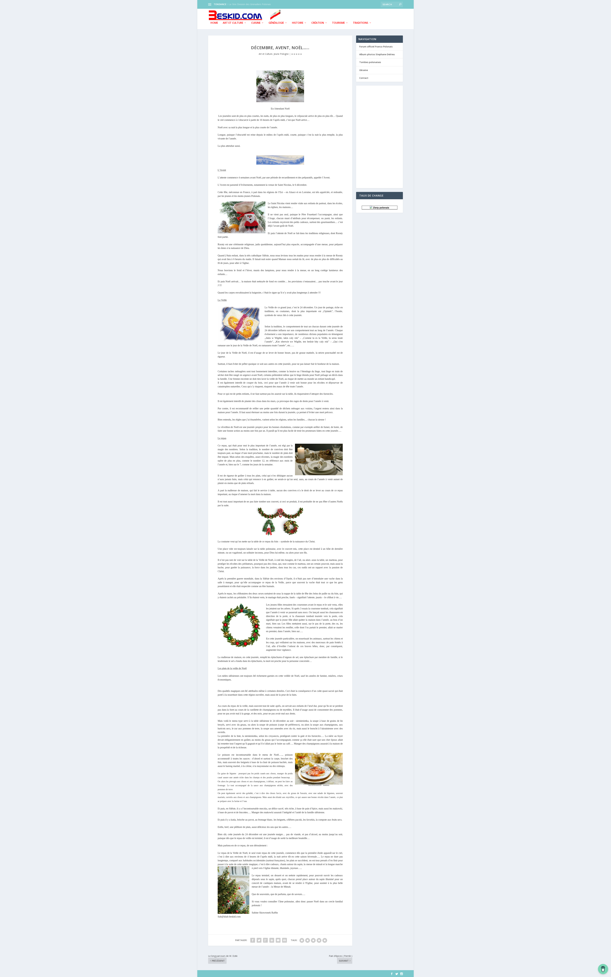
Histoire (297, 23)
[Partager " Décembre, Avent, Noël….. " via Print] (284, 940)
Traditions (360, 23)
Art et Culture (233, 23)
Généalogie (276, 23)
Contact (363, 77)
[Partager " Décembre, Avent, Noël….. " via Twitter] (259, 940)
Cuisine (255, 23)
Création (317, 23)
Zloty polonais (380, 207)
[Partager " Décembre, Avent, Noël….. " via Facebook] (252, 940)
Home (214, 23)
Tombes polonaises (370, 62)
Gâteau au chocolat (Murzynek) (245, 4)
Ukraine (363, 70)
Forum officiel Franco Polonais (376, 46)
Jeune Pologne (281, 53)
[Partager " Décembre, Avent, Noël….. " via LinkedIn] (272, 940)
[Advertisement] (379, 136)
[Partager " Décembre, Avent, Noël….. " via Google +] (265, 940)
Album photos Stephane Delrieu (377, 54)
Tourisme (338, 23)
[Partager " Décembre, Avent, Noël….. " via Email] (278, 940)
